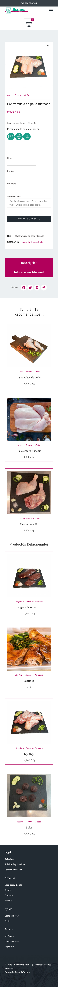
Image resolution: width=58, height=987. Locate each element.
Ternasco (39, 601)
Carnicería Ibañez (13, 885)
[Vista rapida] (32, 345)
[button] (48, 46)
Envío (7, 921)
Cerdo (29, 821)
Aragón (18, 601)
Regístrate (9, 946)
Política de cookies (13, 869)
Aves (24, 242)
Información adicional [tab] (29, 272)
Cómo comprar (12, 915)
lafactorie (25, 972)
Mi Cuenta (10, 936)
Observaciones (14, 196)
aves (9, 95)
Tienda (8, 890)
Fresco (18, 95)
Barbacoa (32, 242)
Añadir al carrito (29, 219)
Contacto (9, 895)
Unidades (11, 183)
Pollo (26, 95)
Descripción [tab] (29, 263)
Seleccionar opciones (25, 345)
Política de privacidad (15, 864)
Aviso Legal (10, 859)
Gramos (10, 171)
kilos (9, 158)
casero (20, 821)
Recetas (8, 900)
